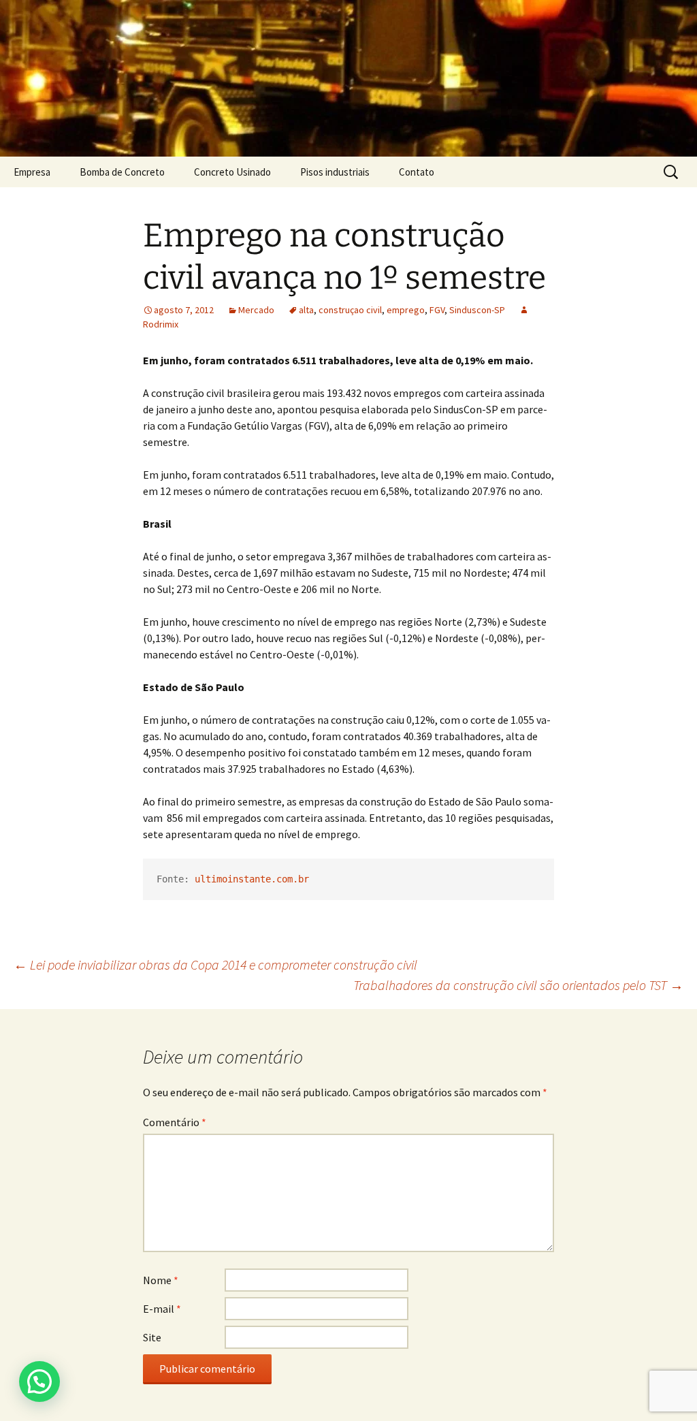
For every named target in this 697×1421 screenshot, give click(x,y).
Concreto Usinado (232, 171)
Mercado (256, 310)
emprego (406, 310)
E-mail (162, 1308)
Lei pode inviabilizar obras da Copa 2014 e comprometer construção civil (215, 964)
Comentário (174, 1122)
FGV (436, 310)
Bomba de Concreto (122, 171)
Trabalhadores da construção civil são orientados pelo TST (518, 984)
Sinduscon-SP (477, 310)
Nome (160, 1280)
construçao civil (350, 310)
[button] (39, 1381)
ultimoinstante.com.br (252, 879)
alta (306, 310)
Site (152, 1337)
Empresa (32, 171)
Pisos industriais (335, 171)
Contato (416, 171)
